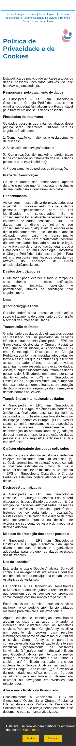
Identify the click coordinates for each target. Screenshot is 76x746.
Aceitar (31, 738)
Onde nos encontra (33, 21)
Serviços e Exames (58, 17)
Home (9, 14)
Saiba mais (31, 730)
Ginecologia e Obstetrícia (54, 14)
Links (50, 21)
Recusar (53, 738)
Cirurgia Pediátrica (25, 14)
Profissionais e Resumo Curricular (24, 17)
